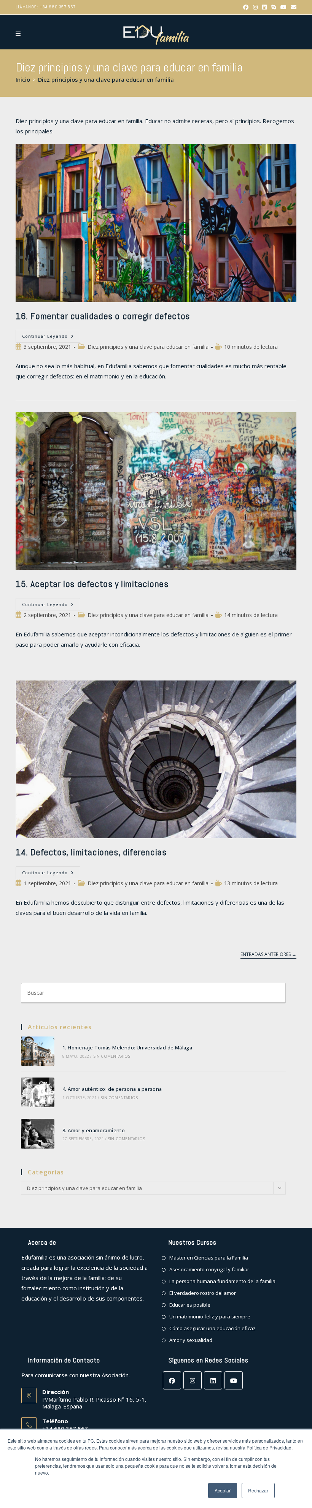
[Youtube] (233, 1380)
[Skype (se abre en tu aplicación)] (273, 7)
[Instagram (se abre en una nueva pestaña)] (255, 7)
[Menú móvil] (18, 33)
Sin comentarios (112, 1056)
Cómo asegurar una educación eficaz (212, 1328)
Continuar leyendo (51, 337)
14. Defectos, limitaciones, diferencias (91, 852)
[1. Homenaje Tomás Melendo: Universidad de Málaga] (37, 1051)
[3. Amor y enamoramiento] (37, 1134)
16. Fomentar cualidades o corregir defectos (103, 316)
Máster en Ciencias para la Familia (208, 1257)
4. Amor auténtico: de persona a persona (112, 1089)
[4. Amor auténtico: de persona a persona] (37, 1092)
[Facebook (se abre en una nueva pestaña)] (246, 7)
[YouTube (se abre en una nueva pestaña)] (283, 7)
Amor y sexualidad (190, 1340)
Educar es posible (189, 1304)
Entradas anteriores (268, 954)
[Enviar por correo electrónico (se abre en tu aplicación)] (292, 7)
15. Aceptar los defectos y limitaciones (92, 584)
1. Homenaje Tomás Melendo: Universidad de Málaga (127, 1047)
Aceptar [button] (223, 1490)
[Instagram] (192, 1380)
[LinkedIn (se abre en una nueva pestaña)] (264, 7)
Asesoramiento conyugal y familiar (209, 1269)
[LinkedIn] (213, 1380)
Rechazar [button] (258, 1490)
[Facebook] (172, 1380)
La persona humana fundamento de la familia (222, 1281)
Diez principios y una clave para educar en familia (106, 79)
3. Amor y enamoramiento (93, 1130)
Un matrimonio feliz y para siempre (209, 1316)
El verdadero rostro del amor (202, 1293)
